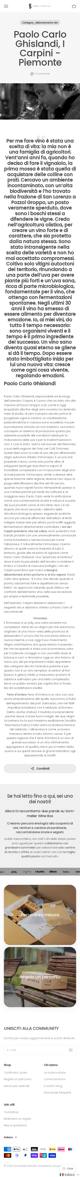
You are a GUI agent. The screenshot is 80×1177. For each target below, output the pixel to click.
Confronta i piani (15, 1073)
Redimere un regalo (17, 1119)
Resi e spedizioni (15, 1125)
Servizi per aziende (17, 1086)
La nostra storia (55, 1073)
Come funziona (54, 1079)
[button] (69, 1175)
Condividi (42, 768)
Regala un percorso (17, 1079)
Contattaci (11, 1112)
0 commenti (42, 73)
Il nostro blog (53, 1086)
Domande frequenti (57, 1092)
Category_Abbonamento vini (40, 22)
